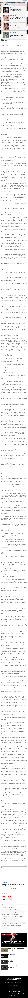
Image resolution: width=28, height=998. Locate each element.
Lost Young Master (6, 914)
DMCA (14, 995)
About (4, 994)
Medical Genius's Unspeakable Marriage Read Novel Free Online (16, 949)
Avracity (19, 991)
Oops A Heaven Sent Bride (17, 916)
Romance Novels (14, 918)
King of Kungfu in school (19, 912)
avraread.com (20, 982)
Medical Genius (14, 914)
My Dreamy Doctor (6, 916)
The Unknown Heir (6, 925)
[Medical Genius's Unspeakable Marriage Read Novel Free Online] (4, 950)
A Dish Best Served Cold (7, 909)
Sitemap (19, 995)
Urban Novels (5, 927)
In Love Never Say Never (7, 912)
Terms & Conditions (12, 994)
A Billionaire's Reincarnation (8, 907)
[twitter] (14, 986)
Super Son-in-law (14, 923)
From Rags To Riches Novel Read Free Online (16, 966)
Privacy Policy (21, 994)
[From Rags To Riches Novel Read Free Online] (4, 967)
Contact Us (9, 995)
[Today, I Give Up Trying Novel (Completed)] (4, 962)
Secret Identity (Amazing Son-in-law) (10, 921)
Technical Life (23, 923)
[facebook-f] (11, 986)
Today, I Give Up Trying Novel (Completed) (15, 961)
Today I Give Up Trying (16, 925)
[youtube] (17, 986)
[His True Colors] (4, 956)
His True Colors (17, 909)
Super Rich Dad (5, 923)
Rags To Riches (5, 918)
